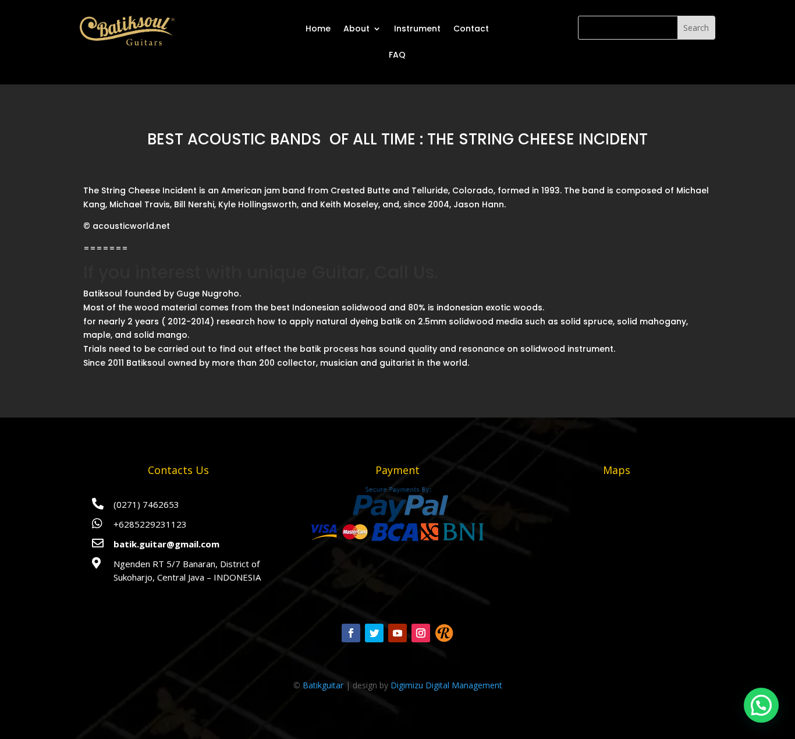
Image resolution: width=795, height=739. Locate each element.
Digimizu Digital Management (446, 685)
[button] (761, 705)
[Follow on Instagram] (420, 633)
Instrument (417, 28)
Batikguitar (323, 685)
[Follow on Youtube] (397, 633)
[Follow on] (444, 633)
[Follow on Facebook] (351, 633)
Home (318, 28)
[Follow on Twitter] (374, 633)
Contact (471, 28)
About (356, 28)
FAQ (397, 55)
